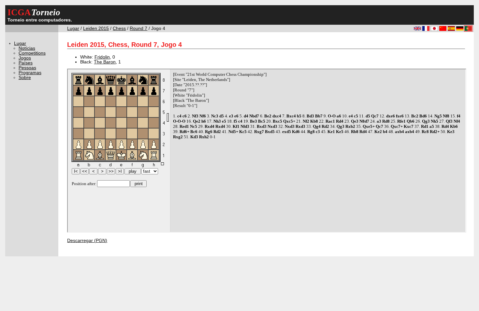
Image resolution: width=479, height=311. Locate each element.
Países (26, 63)
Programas (30, 72)
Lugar (73, 28)
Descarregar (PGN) (87, 240)
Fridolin (102, 57)
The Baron (105, 62)
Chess (119, 28)
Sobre (25, 77)
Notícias (27, 48)
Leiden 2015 (96, 28)
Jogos (25, 58)
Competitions (32, 53)
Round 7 (138, 28)
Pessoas (27, 67)
